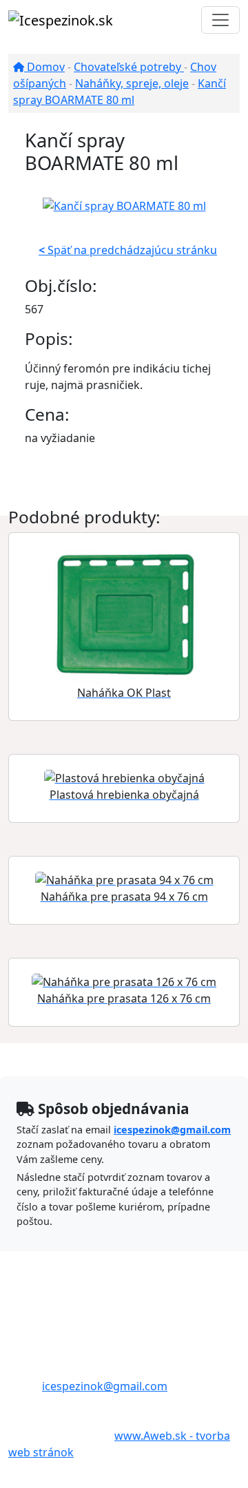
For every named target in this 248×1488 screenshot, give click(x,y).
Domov (44, 66)
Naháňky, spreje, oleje (132, 83)
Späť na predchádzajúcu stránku (128, 250)
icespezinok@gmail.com (172, 1129)
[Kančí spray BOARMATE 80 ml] (124, 204)
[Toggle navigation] (220, 20)
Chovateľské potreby (129, 66)
